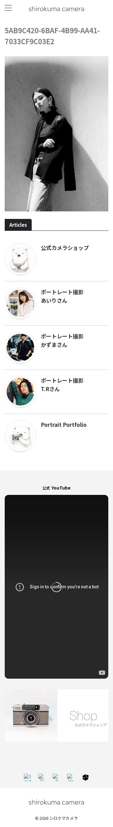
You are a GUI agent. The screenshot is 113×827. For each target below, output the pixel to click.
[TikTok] (42, 777)
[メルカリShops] (85, 777)
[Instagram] (27, 777)
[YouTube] (71, 777)
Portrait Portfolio (64, 424)
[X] (56, 777)
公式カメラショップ (65, 248)
